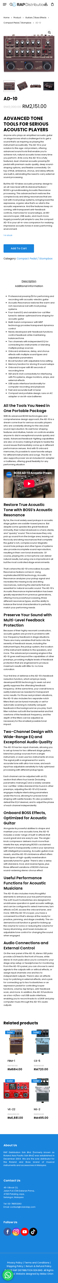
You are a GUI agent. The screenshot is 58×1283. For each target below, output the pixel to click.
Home (6, 17)
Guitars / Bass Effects (35, 17)
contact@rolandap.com (22, 1206)
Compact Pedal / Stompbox (17, 22)
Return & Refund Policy (38, 1266)
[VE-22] (16, 1090)
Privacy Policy (14, 1262)
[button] (4, 4)
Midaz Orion (46, 1273)
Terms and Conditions (36, 1262)
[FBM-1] (16, 1042)
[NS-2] (42, 1090)
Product (17, 17)
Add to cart (19, 248)
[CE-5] (42, 1042)
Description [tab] (29, 281)
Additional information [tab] (29, 286)
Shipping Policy (15, 1266)
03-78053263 (14, 1203)
